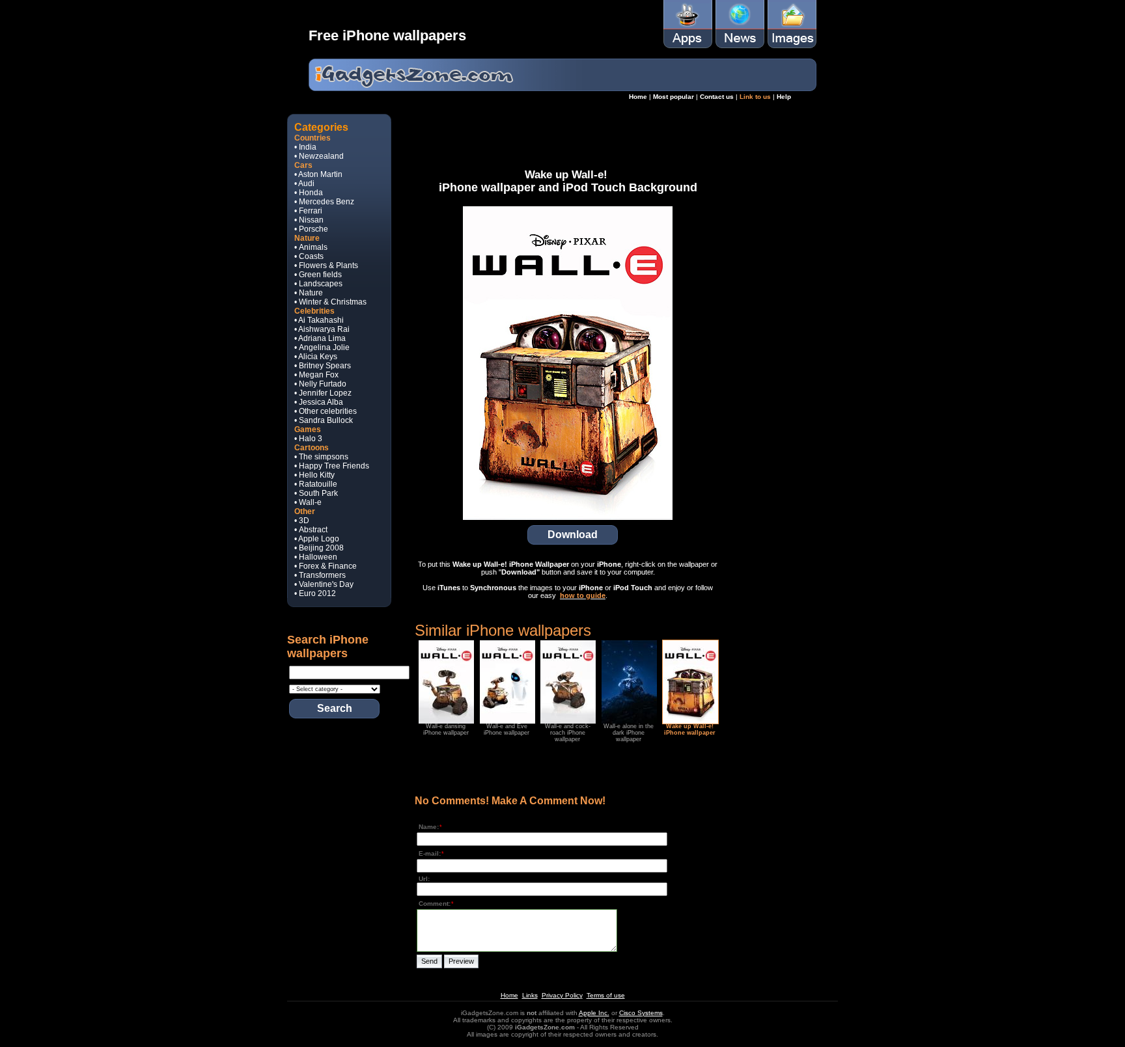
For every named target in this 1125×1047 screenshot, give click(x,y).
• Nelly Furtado (320, 383)
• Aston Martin (318, 174)
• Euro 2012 (315, 593)
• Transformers (320, 575)
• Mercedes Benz (324, 201)
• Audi (304, 183)
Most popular (673, 96)
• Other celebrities (325, 411)
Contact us (717, 96)
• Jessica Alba (318, 402)
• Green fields (318, 274)
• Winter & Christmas (330, 301)
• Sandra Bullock (323, 420)
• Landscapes (318, 283)
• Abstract (310, 529)
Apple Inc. (594, 1012)
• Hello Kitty (314, 475)
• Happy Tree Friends (331, 465)
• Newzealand (319, 156)
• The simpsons (321, 456)
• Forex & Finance (325, 566)
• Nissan (309, 219)
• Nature (308, 292)
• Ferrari (308, 210)
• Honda (308, 192)
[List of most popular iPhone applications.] (687, 45)
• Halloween (315, 557)
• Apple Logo (316, 538)
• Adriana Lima (320, 338)
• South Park (316, 493)
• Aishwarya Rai (322, 329)
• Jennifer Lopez (323, 393)
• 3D (301, 520)
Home (638, 96)
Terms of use (606, 995)
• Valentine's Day (324, 584)
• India (305, 147)
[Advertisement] (567, 136)
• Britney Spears (322, 365)
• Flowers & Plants (326, 265)
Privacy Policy (562, 995)
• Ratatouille (315, 484)
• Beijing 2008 (319, 547)
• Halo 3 (308, 438)
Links (530, 995)
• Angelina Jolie (322, 347)
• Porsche (311, 229)
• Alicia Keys (315, 356)
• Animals (310, 247)
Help (784, 96)
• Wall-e (308, 502)
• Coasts (309, 256)
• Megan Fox (316, 374)
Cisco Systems (641, 1012)
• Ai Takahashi (319, 320)
